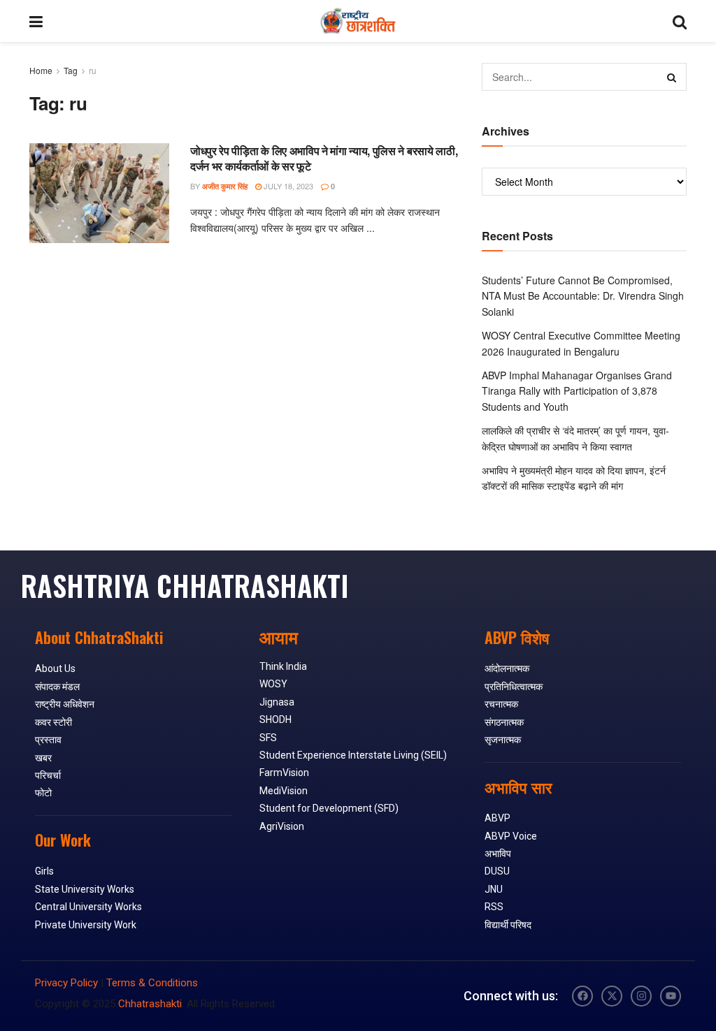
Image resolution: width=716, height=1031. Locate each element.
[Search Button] (680, 21)
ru (92, 70)
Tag (71, 70)
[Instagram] (641, 996)
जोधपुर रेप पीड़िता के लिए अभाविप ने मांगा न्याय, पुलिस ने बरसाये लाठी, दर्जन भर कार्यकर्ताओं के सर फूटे (323, 158)
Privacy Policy (66, 983)
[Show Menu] (36, 21)
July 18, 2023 (287, 185)
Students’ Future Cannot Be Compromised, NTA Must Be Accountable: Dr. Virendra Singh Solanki (583, 296)
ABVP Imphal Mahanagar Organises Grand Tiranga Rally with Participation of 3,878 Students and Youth (577, 391)
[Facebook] (582, 996)
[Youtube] (670, 996)
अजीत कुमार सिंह (225, 186)
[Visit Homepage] (358, 21)
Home (40, 70)
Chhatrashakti (150, 1003)
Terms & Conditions (152, 983)
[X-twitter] (611, 996)
